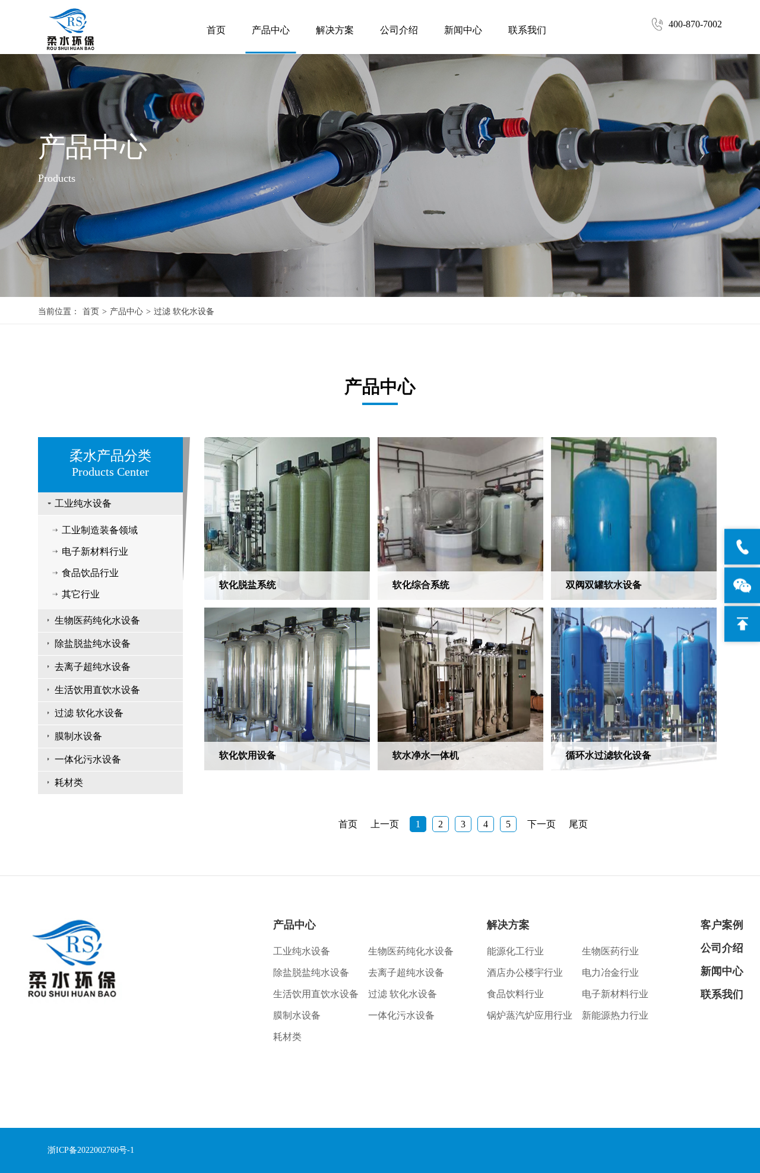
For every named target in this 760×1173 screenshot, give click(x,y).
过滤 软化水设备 (184, 311)
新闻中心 (463, 30)
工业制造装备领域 (100, 530)
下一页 (541, 824)
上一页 (384, 824)
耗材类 (69, 782)
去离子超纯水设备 (93, 667)
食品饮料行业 (515, 994)
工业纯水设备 (83, 503)
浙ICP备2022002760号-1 (91, 1150)
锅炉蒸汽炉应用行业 (529, 1015)
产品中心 (271, 30)
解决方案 (335, 30)
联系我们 (527, 30)
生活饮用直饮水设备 (97, 690)
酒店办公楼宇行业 (525, 973)
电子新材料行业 (95, 551)
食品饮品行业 (90, 573)
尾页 (578, 824)
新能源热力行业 (615, 1015)
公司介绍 (399, 30)
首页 (216, 30)
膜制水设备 (78, 736)
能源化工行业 (515, 951)
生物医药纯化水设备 (97, 620)
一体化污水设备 (88, 759)
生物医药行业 (610, 951)
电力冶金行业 (610, 973)
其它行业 (81, 594)
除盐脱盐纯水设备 (93, 643)
